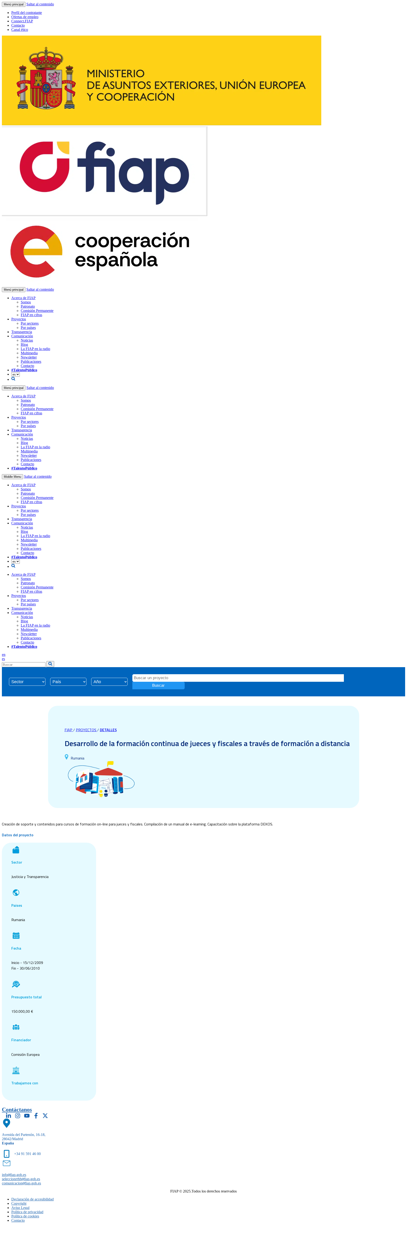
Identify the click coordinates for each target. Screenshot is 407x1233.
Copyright (18, 1203)
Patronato (28, 306)
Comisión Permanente (37, 311)
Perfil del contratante (26, 13)
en (3, 655)
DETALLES (108, 730)
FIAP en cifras (31, 315)
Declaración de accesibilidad (32, 1199)
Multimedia (29, 353)
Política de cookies (25, 1216)
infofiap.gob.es (14, 1175)
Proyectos (18, 319)
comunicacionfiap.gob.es (21, 1183)
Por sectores (30, 323)
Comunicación (22, 336)
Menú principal (14, 4)
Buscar (158, 685)
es (3, 659)
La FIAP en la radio (35, 349)
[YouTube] (27, 1116)
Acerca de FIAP (23, 298)
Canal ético (19, 30)
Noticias (27, 340)
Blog (24, 345)
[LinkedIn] (8, 1116)
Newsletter (29, 357)
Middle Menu (12, 476)
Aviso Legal (20, 1208)
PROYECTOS (86, 730)
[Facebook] (36, 1116)
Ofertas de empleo (24, 17)
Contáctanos (17, 1109)
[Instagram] (17, 1116)
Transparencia (21, 332)
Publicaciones (31, 361)
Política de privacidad (27, 1212)
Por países (28, 328)
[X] (45, 1116)
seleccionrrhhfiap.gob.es (21, 1179)
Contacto (18, 25)
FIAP (69, 730)
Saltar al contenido (40, 4)
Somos (26, 302)
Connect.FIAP (22, 21)
